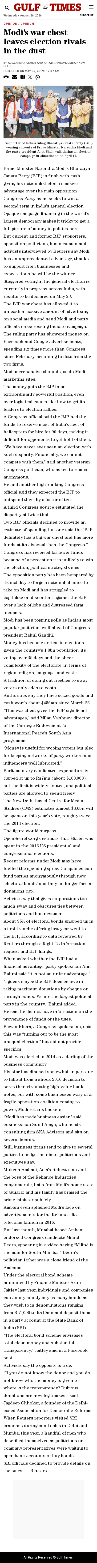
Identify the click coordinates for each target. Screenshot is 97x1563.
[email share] (14, 78)
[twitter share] (30, 77)
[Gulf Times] (47, 11)
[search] (7, 8)
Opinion (10, 23)
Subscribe (86, 15)
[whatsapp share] (38, 77)
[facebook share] (22, 78)
